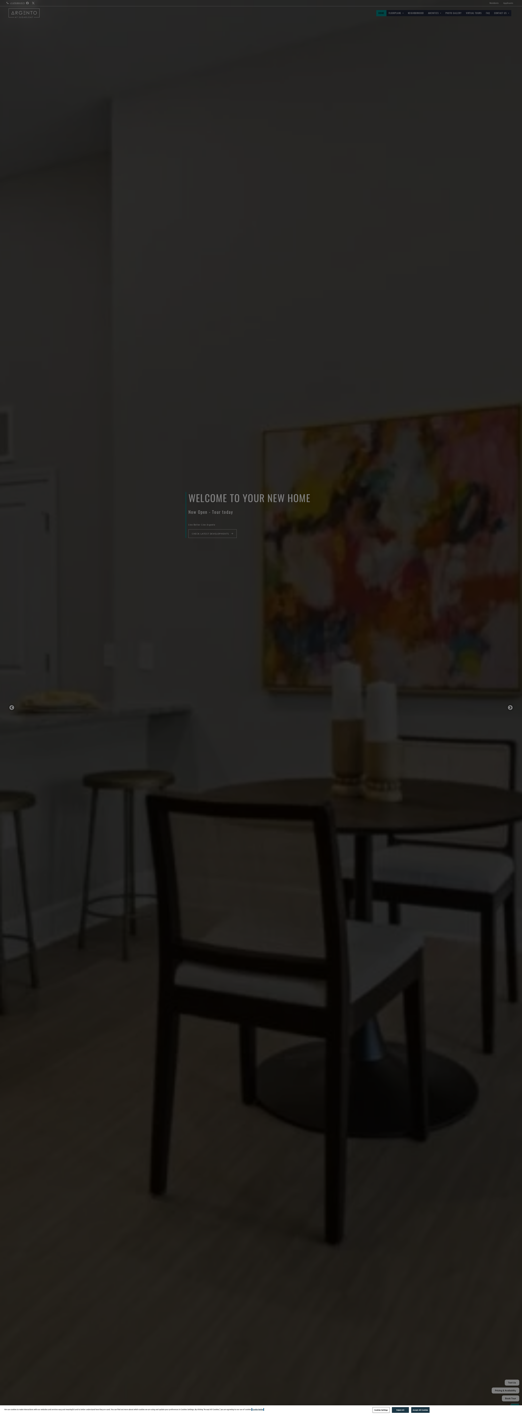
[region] (261, 1410)
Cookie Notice (257, 1409)
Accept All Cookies (420, 1410)
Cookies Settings (381, 1410)
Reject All (400, 1410)
